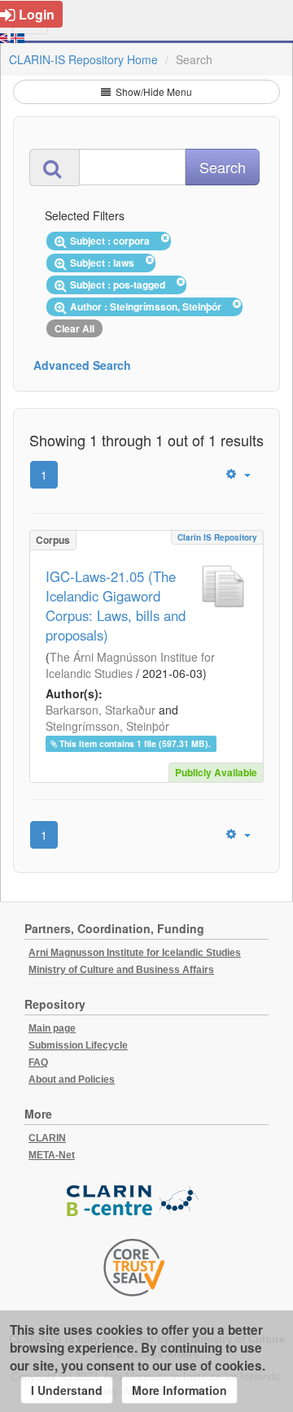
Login (37, 14)
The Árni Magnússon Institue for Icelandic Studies (130, 665)
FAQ (38, 1062)
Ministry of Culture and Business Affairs (121, 969)
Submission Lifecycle (78, 1045)
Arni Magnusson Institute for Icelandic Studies (134, 952)
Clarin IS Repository (217, 537)
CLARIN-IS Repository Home (83, 59)
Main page (52, 1028)
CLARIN (47, 1138)
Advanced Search (82, 365)
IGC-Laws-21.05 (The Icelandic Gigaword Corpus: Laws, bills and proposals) (116, 606)
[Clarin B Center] (134, 1201)
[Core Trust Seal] (134, 1267)
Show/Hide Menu (152, 91)
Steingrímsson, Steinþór (107, 726)
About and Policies (71, 1079)
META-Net (51, 1155)
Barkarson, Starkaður (100, 710)
